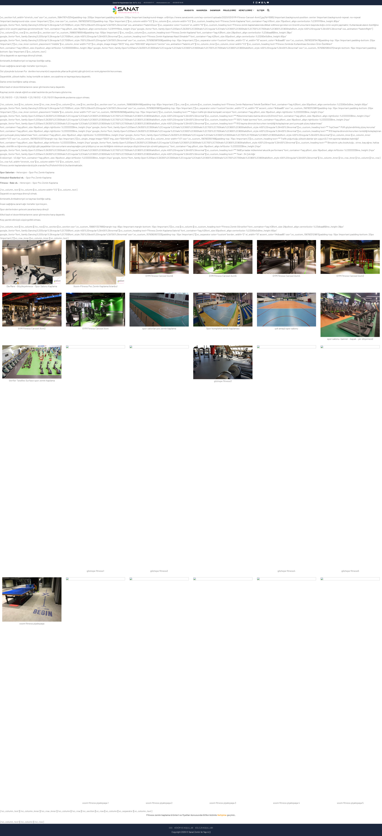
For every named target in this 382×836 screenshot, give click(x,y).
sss (170, 828)
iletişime (222, 814)
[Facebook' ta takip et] (253, 3)
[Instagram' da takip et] (256, 3)
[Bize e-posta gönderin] (262, 3)
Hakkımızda (201, 10)
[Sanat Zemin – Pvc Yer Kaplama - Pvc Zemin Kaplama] (138, 10)
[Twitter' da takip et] (259, 3)
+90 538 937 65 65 (177, 2)
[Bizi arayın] (265, 3)
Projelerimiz (229, 10)
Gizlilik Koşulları (204, 828)
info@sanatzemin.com (163, 2)
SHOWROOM (215, 10)
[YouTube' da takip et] (268, 3)
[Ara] (268, 10)
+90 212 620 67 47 (148, 2)
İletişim (260, 10)
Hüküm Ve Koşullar (183, 828)
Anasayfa (189, 10)
